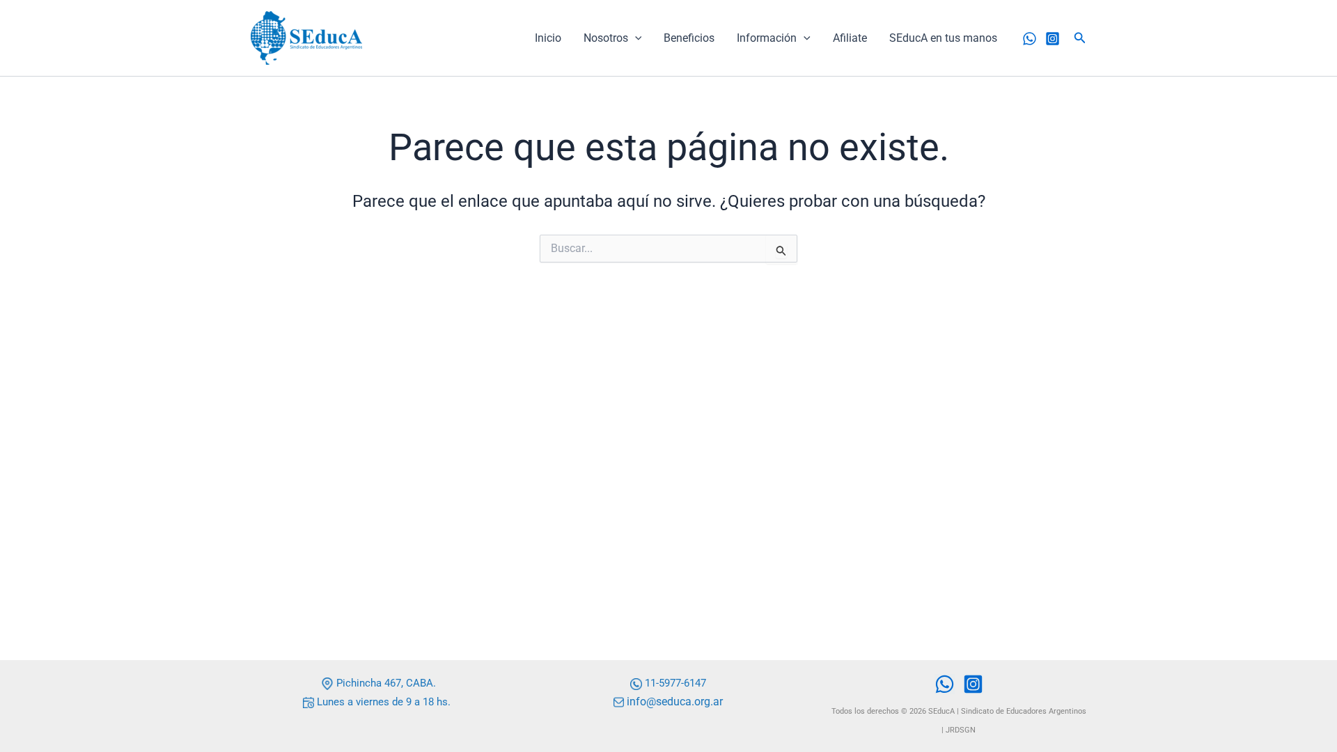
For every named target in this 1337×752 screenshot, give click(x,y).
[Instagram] (1052, 38)
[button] (635, 38)
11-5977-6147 (675, 683)
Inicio (548, 38)
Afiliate (850, 38)
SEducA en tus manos (943, 38)
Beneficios (689, 38)
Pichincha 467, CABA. (385, 683)
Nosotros (606, 38)
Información (767, 38)
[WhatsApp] (1029, 38)
